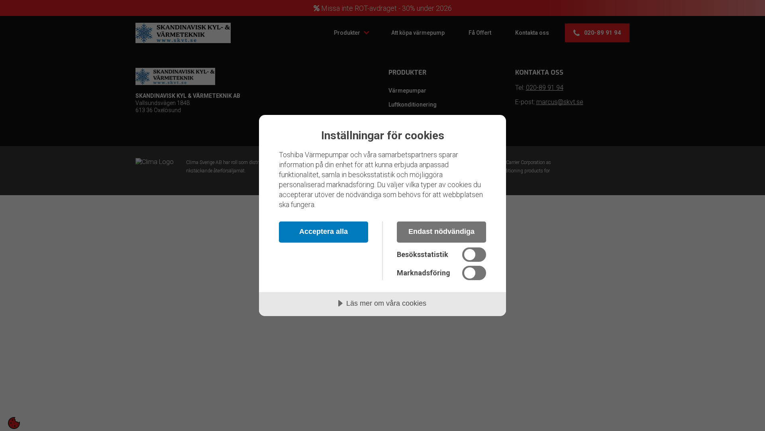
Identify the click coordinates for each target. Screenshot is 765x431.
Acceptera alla (323, 231)
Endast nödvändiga (441, 231)
